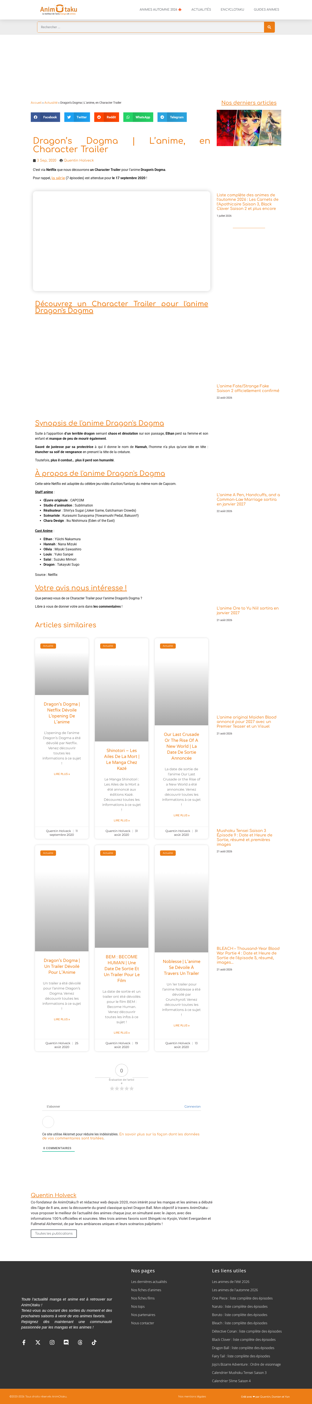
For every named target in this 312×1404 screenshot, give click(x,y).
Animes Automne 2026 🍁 (161, 9)
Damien (276, 1396)
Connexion (192, 1106)
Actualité (51, 102)
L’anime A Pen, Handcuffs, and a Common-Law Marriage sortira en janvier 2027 (248, 499)
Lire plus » (62, 774)
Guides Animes (266, 9)
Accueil (36, 102)
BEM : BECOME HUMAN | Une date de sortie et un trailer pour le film (122, 969)
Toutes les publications (54, 1233)
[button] (45, 117)
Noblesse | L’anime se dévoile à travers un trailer (181, 967)
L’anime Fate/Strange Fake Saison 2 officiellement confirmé (248, 388)
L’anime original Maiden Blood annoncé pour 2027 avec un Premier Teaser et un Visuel (247, 722)
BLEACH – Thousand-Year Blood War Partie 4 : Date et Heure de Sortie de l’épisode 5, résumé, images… (248, 955)
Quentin (265, 1396)
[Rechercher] (269, 27)
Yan (287, 1396)
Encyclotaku (232, 9)
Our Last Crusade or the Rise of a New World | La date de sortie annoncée (181, 746)
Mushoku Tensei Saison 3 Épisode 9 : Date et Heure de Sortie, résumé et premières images (244, 838)
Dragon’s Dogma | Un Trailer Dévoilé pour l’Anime (62, 966)
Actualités (201, 9)
